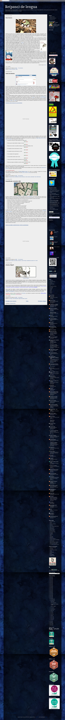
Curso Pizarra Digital (53, 193)
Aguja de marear (52, 300)
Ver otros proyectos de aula (54, 209)
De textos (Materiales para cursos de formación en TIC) (54, 204)
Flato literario (9, 17)
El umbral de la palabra (53, 404)
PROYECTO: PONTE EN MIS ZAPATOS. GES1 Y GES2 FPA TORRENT (54, 406)
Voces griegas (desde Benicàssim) (53, 505)
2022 (51, 582)
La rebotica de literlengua (54, 430)
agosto (52, 610)
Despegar (51, 424)
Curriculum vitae (52, 19)
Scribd (53, 271)
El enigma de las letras (53, 396)
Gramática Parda (52, 423)
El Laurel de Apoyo (53, 400)
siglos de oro (33, 260)
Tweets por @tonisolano (52, 268)
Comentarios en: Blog (53, 344)
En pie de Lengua (53, 413)
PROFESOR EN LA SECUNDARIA (53, 490)
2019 (51, 586)
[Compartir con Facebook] (8, 66)
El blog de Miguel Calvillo (54, 391)
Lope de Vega (23, 260)
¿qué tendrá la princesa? (54, 516)
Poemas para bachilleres (56, 242)
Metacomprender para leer (54, 469)
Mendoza (13, 69)
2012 (51, 595)
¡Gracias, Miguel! (10, 264)
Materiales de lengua (53, 547)
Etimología (51, 548)
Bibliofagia (51, 322)
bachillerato (17, 176)
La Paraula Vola (52, 426)
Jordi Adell (51, 536)
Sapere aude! (52, 493)
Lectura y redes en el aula (26, 172)
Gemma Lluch (52, 420)
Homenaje (23, 293)
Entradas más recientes (11, 301)
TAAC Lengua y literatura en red (54, 190)
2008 (51, 622)
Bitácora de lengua (53, 329)
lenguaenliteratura (53, 439)
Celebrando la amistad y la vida (54, 494)
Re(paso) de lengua (21, 7)
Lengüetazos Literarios (53, 442)
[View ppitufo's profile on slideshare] (55, 271)
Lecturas (51, 282)
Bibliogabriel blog (53, 326)
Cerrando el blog (52, 389)
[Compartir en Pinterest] (9, 66)
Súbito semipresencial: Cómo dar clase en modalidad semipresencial (54, 393)
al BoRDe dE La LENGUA (54, 304)
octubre (52, 607)
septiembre (52, 609)
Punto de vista (52, 540)
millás (16, 69)
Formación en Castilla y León (54, 313)
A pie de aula (52, 296)
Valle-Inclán (39, 176)
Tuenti (33, 97)
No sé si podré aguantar (56, 232)
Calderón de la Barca (14, 260)
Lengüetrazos (52, 447)
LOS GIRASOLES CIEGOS (53, 316)
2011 (51, 596)
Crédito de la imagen (26, 278)
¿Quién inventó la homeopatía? (54, 373)
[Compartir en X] (7, 66)
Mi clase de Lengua (53, 473)
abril (51, 615)
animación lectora (12, 176)
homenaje (10, 298)
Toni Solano (56, 22)
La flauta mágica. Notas (53, 337)
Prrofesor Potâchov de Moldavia (54, 539)
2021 (51, 583)
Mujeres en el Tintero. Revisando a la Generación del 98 (54, 432)
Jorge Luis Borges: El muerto (54, 474)
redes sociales (27, 176)
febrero (52, 618)
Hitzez (51, 535)
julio (51, 611)
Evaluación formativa (53, 386)
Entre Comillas (52, 416)
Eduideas (51, 388)
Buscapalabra (52, 554)
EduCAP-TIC (52, 385)
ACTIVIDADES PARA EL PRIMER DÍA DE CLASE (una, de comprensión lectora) (54, 444)
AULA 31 (51, 315)
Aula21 (51, 522)
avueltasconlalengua (53, 318)
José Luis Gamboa (43, 97)
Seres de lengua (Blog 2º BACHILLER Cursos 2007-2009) (54, 202)
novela (22, 42)
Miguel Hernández (22, 298)
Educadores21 (52, 528)
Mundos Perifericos (53, 538)
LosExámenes (52, 552)
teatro (37, 260)
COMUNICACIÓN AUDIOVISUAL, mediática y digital (54, 357)
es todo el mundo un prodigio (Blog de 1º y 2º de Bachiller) (54, 200)
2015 (51, 591)
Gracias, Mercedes (57, 246)
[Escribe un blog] (7, 66)
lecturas (20, 176)
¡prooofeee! (52, 513)
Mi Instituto (51, 207)
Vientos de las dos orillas (53, 543)
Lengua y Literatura (53, 435)
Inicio (27, 301)
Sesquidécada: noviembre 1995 (13, 181)
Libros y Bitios (52, 451)
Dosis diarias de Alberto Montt (54, 526)
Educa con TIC (52, 527)
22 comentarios (20, 175)
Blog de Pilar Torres (53, 331)
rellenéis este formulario (10, 291)
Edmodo (43, 96)
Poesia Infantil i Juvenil (53, 485)
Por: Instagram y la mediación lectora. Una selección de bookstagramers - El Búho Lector (54, 346)
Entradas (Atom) (12, 303)
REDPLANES (52, 421)
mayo (52, 614)
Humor (51, 290)
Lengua (51, 289)
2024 (51, 579)
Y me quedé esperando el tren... (54, 544)
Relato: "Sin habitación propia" (54, 440)
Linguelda (51, 458)
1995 (10, 260)
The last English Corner (53, 327)
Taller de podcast (52, 208)
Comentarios (52, 276)
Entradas (51, 275)
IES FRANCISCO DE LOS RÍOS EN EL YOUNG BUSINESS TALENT (54, 478)
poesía (26, 298)
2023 (51, 581)
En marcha (55, 236)
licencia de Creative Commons (54, 213)
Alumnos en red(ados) (53, 308)
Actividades (51, 287)
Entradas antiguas (42, 301)
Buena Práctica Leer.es (23, 171)
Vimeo (58, 570)
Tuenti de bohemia (10, 73)
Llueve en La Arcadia (53, 465)
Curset (55, 251)
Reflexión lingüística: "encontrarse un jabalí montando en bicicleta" (54, 377)
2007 (51, 623)
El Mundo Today (52, 555)
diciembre (52, 599)
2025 (51, 578)
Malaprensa (51, 537)
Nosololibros (52, 476)
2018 (51, 587)
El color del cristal (52, 531)
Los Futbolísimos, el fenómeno (54, 463)
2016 (51, 590)
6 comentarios (20, 297)
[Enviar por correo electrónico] (6, 66)
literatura (10, 69)
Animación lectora (52, 281)
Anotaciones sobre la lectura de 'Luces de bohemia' (14, 102)
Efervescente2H (52, 529)
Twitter (11, 100)
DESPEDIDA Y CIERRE (53, 350)
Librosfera (51, 455)
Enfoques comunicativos (53, 189)
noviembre (52, 600)
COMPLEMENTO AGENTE (54, 349)
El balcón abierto (52, 530)
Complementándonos (53, 352)
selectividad (32, 176)
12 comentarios (20, 259)
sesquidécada (30, 196)
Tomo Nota (51, 496)
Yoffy (51, 509)
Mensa (51, 553)
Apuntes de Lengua (53, 312)
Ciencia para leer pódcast (53, 459)
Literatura (51, 288)
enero (52, 619)
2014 (51, 592)
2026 (51, 577)
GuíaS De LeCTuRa (53, 517)
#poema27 (51, 280)
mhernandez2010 (15, 298)
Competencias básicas (53, 286)
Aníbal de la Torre (52, 521)
